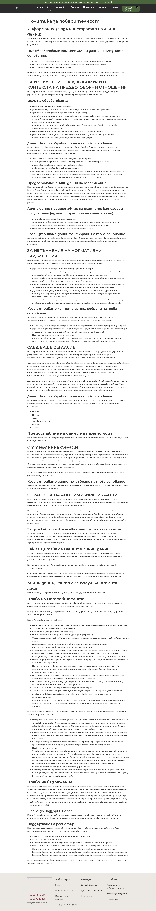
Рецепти (102, 7)
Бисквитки (112, 899)
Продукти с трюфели (61, 897)
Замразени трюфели (66, 905)
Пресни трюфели (64, 890)
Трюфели (59, 7)
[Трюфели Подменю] (66, 7)
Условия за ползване (117, 893)
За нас (49, 8)
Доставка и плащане (91, 890)
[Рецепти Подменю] (108, 7)
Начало (39, 7)
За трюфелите (89, 885)
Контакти (75, 7)
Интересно (88, 7)
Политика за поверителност (115, 886)
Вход (115, 7)
